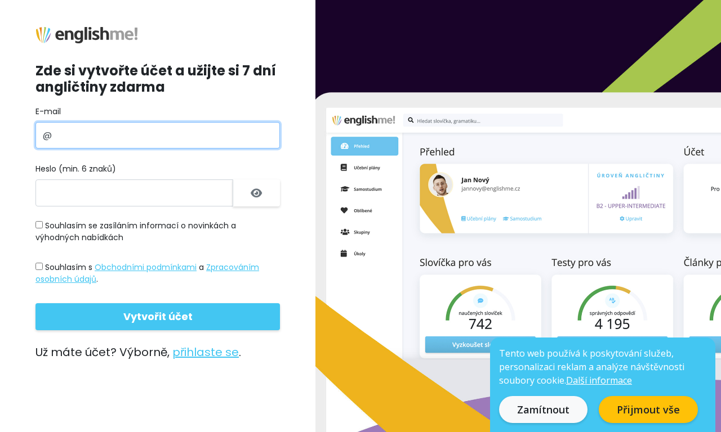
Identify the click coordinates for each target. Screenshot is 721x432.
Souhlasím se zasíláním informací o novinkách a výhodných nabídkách (135, 231)
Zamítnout (543, 409)
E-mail (48, 111)
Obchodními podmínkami (146, 267)
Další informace (599, 380)
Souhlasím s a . (147, 273)
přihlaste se (205, 352)
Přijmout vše (648, 409)
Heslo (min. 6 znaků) (75, 168)
